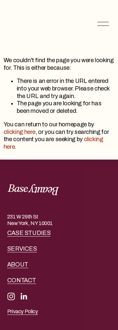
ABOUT (17, 264)
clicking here (19, 132)
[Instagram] (11, 296)
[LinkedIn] (24, 296)
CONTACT (21, 280)
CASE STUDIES (29, 233)
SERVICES (22, 248)
